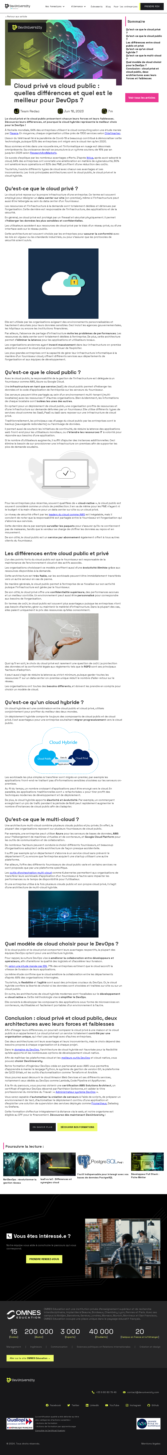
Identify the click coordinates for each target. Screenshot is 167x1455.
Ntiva (90, 157)
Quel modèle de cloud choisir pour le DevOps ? (143, 63)
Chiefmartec (112, 133)
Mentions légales (150, 1443)
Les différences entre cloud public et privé (143, 44)
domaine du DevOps (26, 1049)
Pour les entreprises (125, 6)
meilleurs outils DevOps (75, 1057)
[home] (17, 6)
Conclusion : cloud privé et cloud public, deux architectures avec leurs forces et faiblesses (142, 73)
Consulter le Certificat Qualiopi (50, 1430)
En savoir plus (43, 1127)
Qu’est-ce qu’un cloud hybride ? (139, 50)
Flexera (14, 133)
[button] (55, 6)
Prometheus (99, 1103)
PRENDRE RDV (152, 6)
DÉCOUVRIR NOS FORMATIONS (77, 1127)
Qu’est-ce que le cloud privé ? (143, 31)
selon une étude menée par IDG (28, 966)
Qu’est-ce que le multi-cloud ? (143, 57)
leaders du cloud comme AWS (67, 514)
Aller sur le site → (30, 1358)
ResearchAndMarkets (43, 153)
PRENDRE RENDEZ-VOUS (44, 1259)
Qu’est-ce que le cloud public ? (144, 37)
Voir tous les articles (142, 97)
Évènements (97, 6)
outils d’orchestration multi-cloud (31, 872)
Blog (108, 6)
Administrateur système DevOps (76, 1092)
